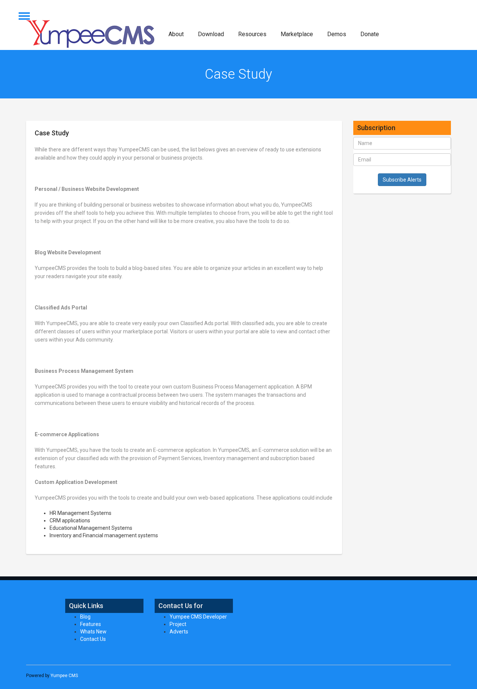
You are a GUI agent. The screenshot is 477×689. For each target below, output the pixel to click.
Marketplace (297, 34)
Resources (252, 34)
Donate (369, 34)
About (176, 34)
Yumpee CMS (64, 675)
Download (211, 34)
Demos (336, 34)
